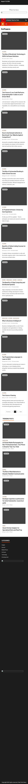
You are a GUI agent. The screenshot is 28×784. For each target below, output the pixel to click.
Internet (4, 279)
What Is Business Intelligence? (11, 321)
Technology (19, 279)
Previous (8, 411)
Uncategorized (16, 318)
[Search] (26, 24)
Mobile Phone (9, 279)
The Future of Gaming (9, 395)
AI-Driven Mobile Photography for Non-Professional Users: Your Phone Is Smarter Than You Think (14, 445)
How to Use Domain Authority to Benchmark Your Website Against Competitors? (12, 135)
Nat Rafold (13, 175)
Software (4, 51)
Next (21, 411)
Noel (11, 58)
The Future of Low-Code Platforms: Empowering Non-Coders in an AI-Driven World (13, 94)
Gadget (4, 525)
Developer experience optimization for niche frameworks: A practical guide (13, 501)
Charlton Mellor (15, 139)
